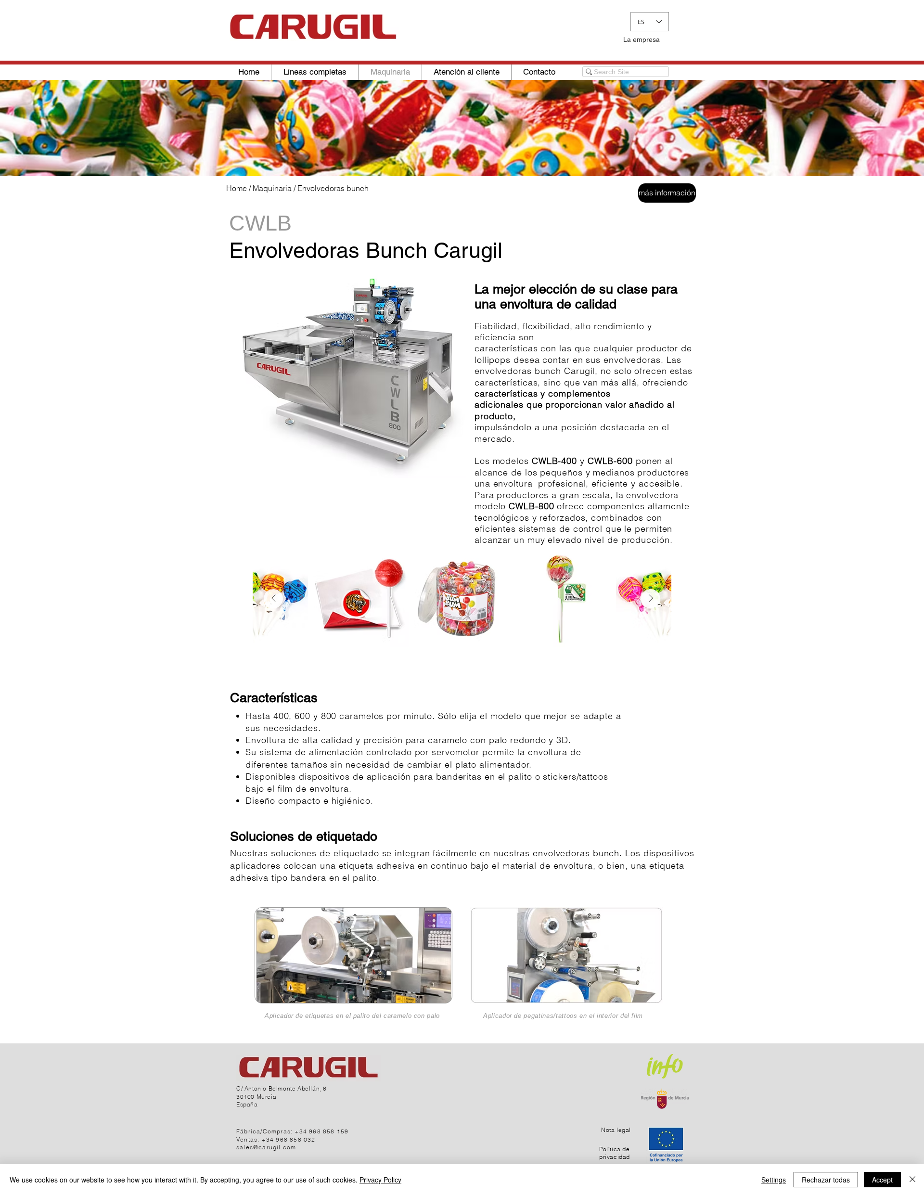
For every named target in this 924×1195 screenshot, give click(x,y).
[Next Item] (650, 598)
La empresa (641, 39)
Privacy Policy (380, 1179)
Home (236, 188)
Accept (882, 1179)
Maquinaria (272, 188)
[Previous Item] (273, 598)
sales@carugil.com (266, 1147)
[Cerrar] (912, 1179)
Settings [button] (773, 1179)
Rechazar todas (826, 1179)
